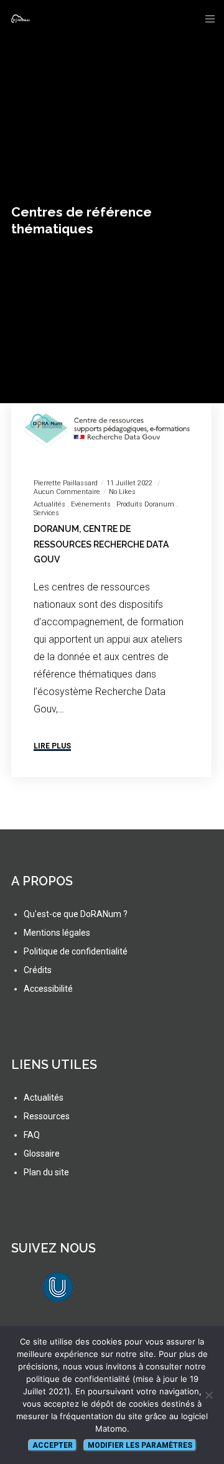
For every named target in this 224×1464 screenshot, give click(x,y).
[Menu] (206, 18)
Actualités (49, 504)
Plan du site (46, 1172)
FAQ (32, 1135)
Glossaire (42, 1154)
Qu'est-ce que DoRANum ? (76, 914)
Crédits (38, 970)
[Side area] (186, 18)
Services (46, 513)
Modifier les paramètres (140, 1445)
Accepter (52, 1445)
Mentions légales (57, 933)
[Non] (208, 1395)
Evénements (91, 504)
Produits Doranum (145, 504)
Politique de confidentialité (76, 951)
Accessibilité (48, 989)
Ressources (47, 1116)
